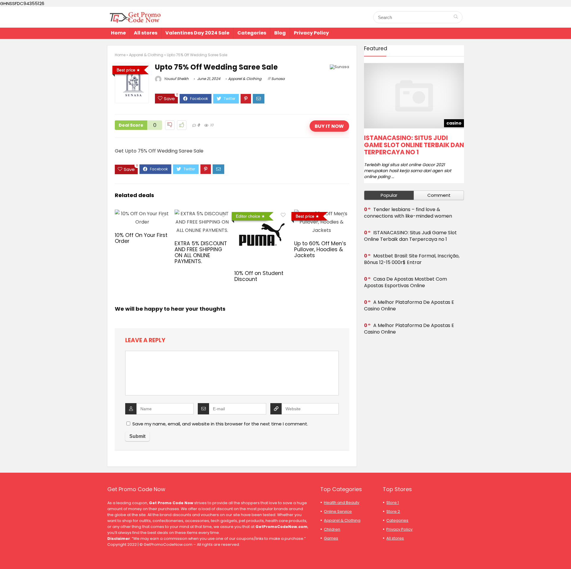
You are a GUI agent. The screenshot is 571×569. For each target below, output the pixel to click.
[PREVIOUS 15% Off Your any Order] (6, 554)
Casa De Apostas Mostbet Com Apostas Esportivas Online (405, 282)
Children (332, 529)
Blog (280, 32)
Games (331, 538)
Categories (251, 32)
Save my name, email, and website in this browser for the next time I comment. (220, 424)
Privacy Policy (311, 32)
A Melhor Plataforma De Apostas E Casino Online (409, 305)
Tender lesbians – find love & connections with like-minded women (408, 212)
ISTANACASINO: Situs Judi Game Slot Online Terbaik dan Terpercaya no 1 (414, 144)
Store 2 (393, 511)
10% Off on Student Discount (258, 276)
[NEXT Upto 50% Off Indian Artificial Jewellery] (565, 554)
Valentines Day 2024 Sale (197, 32)
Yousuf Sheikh (176, 78)
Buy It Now (329, 126)
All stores (145, 32)
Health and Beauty (341, 502)
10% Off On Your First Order (141, 238)
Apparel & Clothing (146, 54)
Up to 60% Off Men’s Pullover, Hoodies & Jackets (320, 249)
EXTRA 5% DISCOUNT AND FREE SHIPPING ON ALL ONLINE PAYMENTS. (201, 252)
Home (118, 32)
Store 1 (392, 502)
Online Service (338, 511)
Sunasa (278, 78)
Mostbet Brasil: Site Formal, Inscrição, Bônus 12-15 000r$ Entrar (411, 259)
